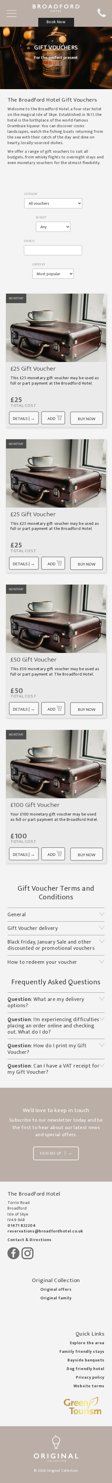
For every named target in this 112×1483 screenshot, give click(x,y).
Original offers (55, 1289)
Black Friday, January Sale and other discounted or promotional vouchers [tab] (51, 945)
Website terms (89, 1386)
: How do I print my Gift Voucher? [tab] (47, 1048)
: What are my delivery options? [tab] (45, 1002)
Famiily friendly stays (82, 1351)
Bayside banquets (86, 1360)
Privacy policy (90, 1377)
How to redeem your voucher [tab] (43, 962)
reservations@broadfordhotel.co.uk (45, 1231)
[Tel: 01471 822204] (101, 16)
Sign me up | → (56, 1153)
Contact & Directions (29, 1240)
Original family (55, 1298)
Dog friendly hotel (86, 1369)
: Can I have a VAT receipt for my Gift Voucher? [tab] (53, 1069)
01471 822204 (21, 1225)
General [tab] (17, 914)
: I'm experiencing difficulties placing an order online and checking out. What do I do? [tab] (53, 1025)
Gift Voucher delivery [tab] (32, 928)
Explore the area (87, 1343)
